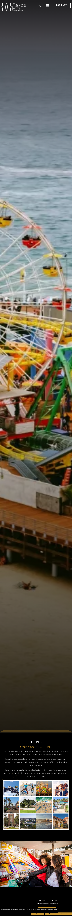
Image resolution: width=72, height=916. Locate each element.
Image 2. (44, 788)
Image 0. (11, 788)
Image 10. (44, 821)
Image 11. (61, 821)
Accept (38, 913)
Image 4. (11, 805)
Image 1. (28, 788)
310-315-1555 (40, 5)
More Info (51, 913)
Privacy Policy (44, 909)
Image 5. (28, 805)
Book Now (61, 5)
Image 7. (61, 805)
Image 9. (28, 821)
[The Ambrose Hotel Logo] (13, 7)
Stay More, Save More (47, 901)
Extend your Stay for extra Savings (47, 903)
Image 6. (44, 805)
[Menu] (47, 5)
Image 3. (61, 788)
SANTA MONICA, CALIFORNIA (36, 747)
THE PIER (36, 742)
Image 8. (11, 821)
